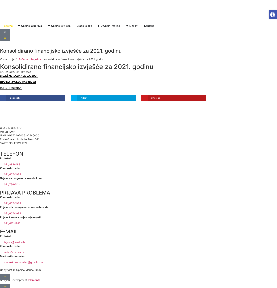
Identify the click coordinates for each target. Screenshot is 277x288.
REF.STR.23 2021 (11, 87)
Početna (23, 59)
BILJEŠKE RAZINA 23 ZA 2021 (19, 75)
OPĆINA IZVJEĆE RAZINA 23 (18, 81)
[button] (273, 14)
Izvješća (36, 59)
